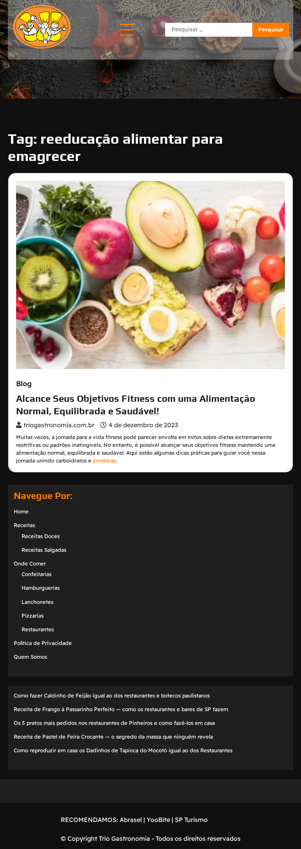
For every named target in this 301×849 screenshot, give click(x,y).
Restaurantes (38, 629)
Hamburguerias (41, 588)
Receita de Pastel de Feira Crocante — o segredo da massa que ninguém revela (113, 736)
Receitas (24, 525)
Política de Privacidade (43, 643)
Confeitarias (36, 574)
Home (21, 511)
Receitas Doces (41, 536)
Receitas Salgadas (44, 550)
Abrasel (131, 820)
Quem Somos (30, 657)
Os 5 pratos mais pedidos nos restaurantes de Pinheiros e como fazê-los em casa (114, 723)
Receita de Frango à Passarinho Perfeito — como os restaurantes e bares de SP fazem (121, 709)
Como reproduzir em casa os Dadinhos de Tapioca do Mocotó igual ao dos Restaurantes (123, 750)
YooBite (158, 820)
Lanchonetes (37, 602)
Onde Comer (30, 563)
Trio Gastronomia (123, 838)
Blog (24, 383)
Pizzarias (33, 615)
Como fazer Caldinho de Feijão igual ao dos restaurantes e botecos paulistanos (112, 695)
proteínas (104, 460)
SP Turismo (191, 820)
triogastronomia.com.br (59, 425)
